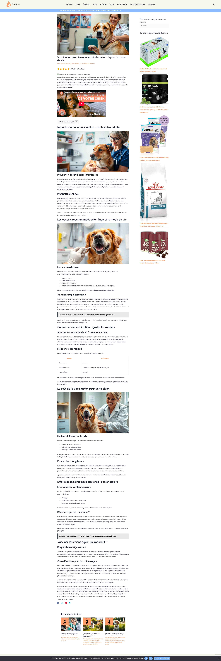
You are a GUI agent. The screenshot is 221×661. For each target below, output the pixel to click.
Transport (151, 4)
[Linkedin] (69, 603)
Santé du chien (93, 644)
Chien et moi (16, 4)
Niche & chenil (122, 4)
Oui (146, 658)
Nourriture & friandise (137, 4)
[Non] (219, 658)
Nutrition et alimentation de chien (112, 640)
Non (151, 658)
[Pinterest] (66, 603)
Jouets (77, 4)
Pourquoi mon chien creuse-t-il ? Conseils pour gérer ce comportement (91, 635)
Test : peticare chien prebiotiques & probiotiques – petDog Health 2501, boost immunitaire (154, 109)
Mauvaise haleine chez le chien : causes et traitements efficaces (69, 634)
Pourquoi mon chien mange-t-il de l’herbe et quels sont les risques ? (114, 634)
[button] (214, 4)
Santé (112, 4)
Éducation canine (94, 640)
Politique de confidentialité (161, 658)
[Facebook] (58, 603)
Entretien (103, 4)
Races (95, 4)
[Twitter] (62, 603)
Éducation (86, 4)
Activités (69, 4)
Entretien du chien (66, 637)
